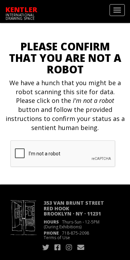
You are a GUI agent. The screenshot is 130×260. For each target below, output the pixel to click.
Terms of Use (57, 238)
